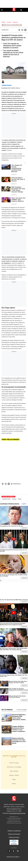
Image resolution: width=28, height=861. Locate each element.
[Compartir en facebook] (19, 30)
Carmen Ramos (7, 85)
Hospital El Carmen (6, 499)
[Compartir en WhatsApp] (25, 30)
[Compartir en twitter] (22, 30)
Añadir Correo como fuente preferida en (12, 25)
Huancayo (5, 30)
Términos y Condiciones (14, 830)
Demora (19, 499)
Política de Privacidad (14, 834)
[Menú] (2, 10)
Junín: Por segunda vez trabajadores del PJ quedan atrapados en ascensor (12, 45)
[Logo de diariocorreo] (14, 10)
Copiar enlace (17, 483)
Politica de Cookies (14, 837)
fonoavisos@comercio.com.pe (17, 813)
